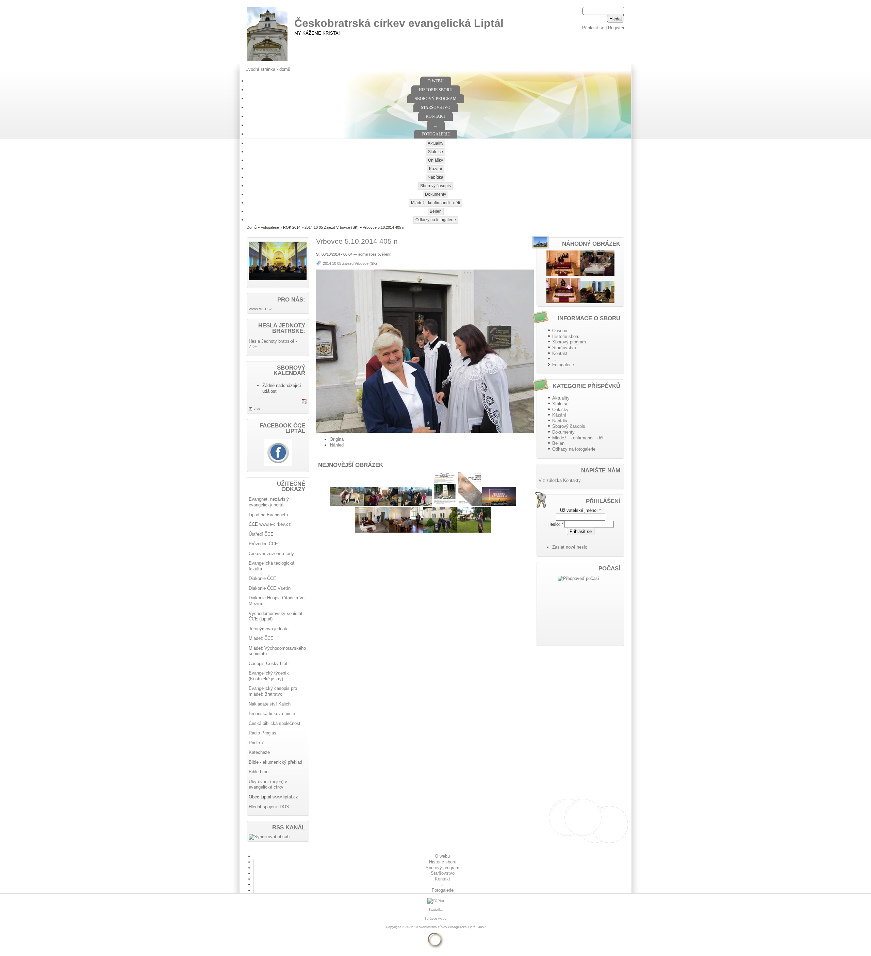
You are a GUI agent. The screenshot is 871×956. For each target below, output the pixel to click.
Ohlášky (435, 160)
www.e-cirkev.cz (275, 524)
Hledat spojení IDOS (269, 806)
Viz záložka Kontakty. (560, 480)
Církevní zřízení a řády (271, 553)
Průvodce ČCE (263, 543)
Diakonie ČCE (262, 578)
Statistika (435, 909)
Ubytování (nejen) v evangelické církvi (268, 784)
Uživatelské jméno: (580, 510)
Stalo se (435, 151)
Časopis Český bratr (269, 663)
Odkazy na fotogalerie (435, 219)
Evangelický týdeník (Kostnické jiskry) (269, 675)
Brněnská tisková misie (272, 713)
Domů (252, 227)
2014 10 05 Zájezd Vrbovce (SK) (332, 227)
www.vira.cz (260, 308)
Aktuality (435, 143)
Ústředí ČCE (261, 534)
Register (616, 27)
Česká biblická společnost (274, 723)
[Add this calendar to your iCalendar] (304, 402)
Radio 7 (256, 742)
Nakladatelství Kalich (270, 704)
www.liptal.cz (285, 796)
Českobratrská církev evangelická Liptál (399, 23)
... (435, 125)
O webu (436, 81)
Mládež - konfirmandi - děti (435, 202)
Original (337, 439)
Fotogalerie (436, 134)
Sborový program (436, 98)
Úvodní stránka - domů (267, 69)
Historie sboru (436, 89)
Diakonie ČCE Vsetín (270, 588)
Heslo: (555, 524)
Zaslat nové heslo (569, 547)
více (257, 408)
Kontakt (435, 116)
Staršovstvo (435, 107)
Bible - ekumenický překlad (275, 762)
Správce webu (435, 918)
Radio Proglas (262, 732)
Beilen (436, 211)
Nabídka (435, 177)
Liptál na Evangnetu (268, 514)
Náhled (337, 445)
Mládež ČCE (261, 638)
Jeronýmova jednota (269, 628)
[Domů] (267, 61)
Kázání (435, 168)
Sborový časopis (435, 185)
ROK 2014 (291, 227)
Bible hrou (258, 771)
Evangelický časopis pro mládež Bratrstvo (273, 691)
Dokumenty (435, 194)
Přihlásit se (593, 27)
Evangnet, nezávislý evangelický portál (269, 502)
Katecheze (259, 752)
